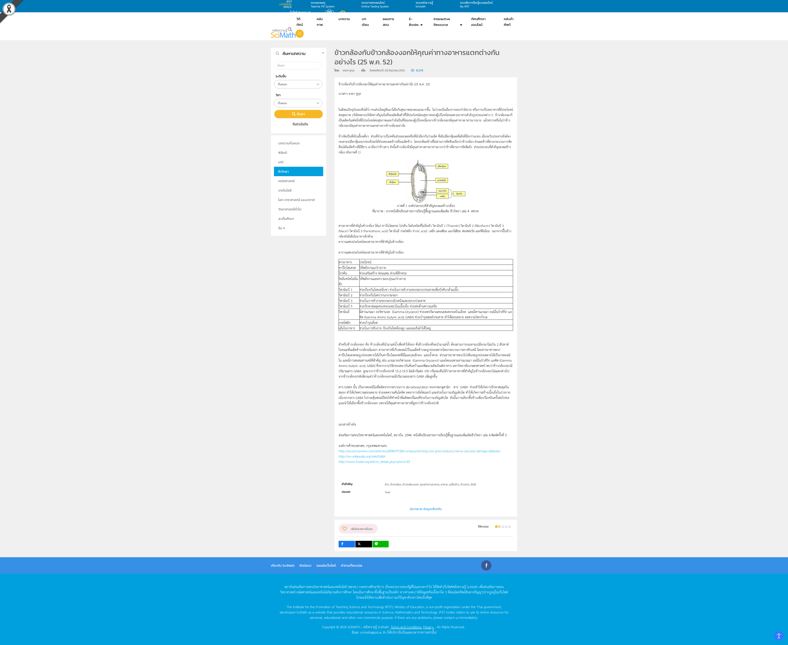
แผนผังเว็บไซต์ (326, 565)
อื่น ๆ (281, 228)
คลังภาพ (320, 21)
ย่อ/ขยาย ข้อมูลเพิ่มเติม (426, 508)
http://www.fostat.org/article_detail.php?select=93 (374, 461)
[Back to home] (283, 32)
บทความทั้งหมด (289, 143)
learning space (286, 4)
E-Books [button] (414, 21)
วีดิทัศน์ (300, 21)
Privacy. (428, 626)
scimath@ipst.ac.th (373, 632)
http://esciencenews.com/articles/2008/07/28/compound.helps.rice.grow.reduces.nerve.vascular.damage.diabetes (419, 450)
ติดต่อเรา (305, 565)
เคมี (280, 162)
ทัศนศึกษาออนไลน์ (478, 21)
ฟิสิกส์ (282, 152)
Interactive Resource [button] (442, 21)
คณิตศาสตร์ (286, 180)
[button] (300, 33)
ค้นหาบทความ (294, 53)
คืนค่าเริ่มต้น (300, 123)
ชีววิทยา (283, 171)
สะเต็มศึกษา (286, 218)
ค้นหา (301, 114)
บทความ (344, 19)
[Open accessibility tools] (779, 636)
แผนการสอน (388, 21)
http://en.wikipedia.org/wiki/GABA (362, 456)
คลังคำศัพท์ (508, 21)
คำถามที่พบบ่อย (351, 565)
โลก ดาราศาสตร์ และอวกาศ (296, 199)
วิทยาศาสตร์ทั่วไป (289, 209)
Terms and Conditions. (406, 626)
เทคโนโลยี (285, 190)
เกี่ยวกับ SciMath (282, 565)
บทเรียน (365, 21)
